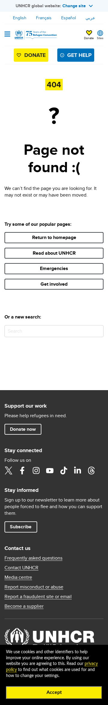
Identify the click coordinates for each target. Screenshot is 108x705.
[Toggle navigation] (7, 35)
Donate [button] (89, 38)
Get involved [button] (54, 284)
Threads (91, 470)
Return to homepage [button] (54, 237)
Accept (54, 692)
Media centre (18, 577)
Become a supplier (24, 606)
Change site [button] (74, 6)
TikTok (64, 470)
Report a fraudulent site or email (38, 596)
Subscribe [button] (21, 526)
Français (44, 18)
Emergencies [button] (54, 268)
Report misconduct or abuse (33, 587)
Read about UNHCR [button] (54, 253)
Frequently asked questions (33, 558)
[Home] (35, 34)
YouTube (50, 470)
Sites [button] (100, 38)
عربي (90, 18)
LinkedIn (77, 470)
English (19, 18)
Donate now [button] (23, 429)
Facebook (22, 470)
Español (68, 18)
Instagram (36, 470)
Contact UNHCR (21, 567)
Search (98, 331)
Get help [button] (79, 55)
